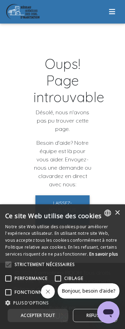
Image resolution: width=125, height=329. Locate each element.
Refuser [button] (95, 315)
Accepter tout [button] (38, 315)
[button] (62, 302)
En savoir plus (103, 254)
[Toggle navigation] (112, 12)
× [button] (117, 212)
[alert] (62, 266)
